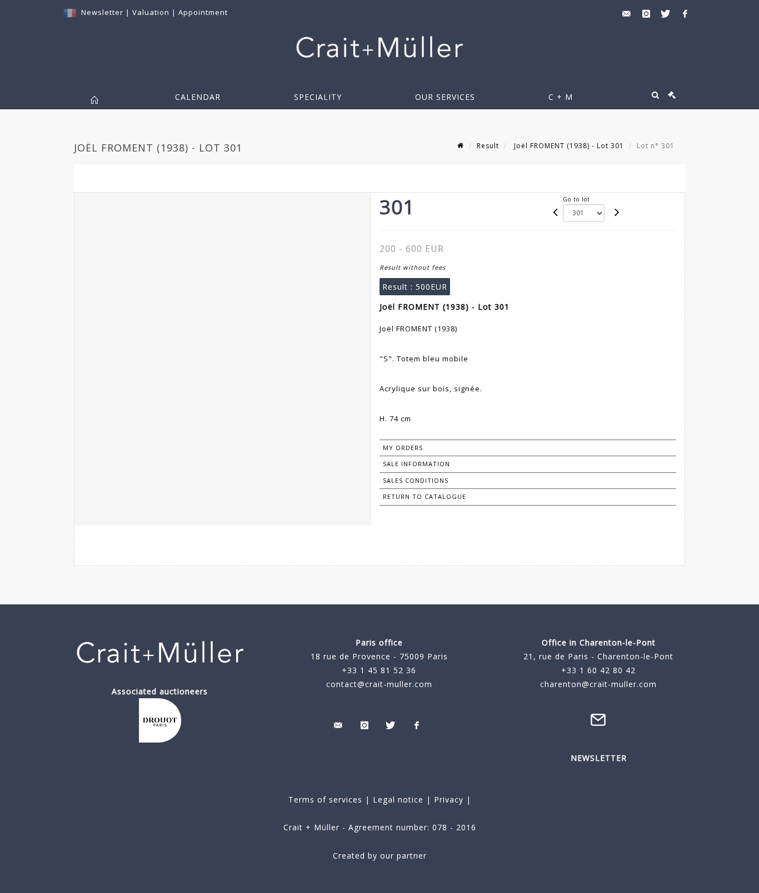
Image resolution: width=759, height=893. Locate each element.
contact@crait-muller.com (379, 684)
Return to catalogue (424, 496)
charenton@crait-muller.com (598, 684)
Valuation (150, 12)
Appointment (203, 12)
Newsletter (102, 12)
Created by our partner (380, 855)
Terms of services (325, 799)
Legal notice (398, 799)
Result (488, 145)
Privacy (447, 799)
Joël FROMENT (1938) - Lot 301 (568, 145)
